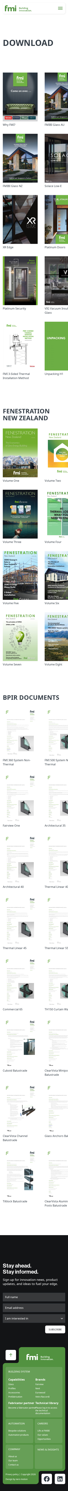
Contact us (13, 1464)
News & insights (48, 1449)
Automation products (18, 1434)
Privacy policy (12, 1474)
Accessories (14, 1392)
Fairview (39, 1384)
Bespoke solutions (17, 1430)
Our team (13, 1460)
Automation (16, 1423)
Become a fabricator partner (22, 1407)
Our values (42, 1434)
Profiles (12, 1388)
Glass (11, 1384)
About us (12, 1456)
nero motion (22, 1479)
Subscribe (55, 1329)
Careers (42, 1423)
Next (37, 1388)
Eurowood (40, 1392)
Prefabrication (15, 1396)
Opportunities (44, 1439)
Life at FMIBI (43, 1430)
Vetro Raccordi (42, 1396)
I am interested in (16, 1318)
